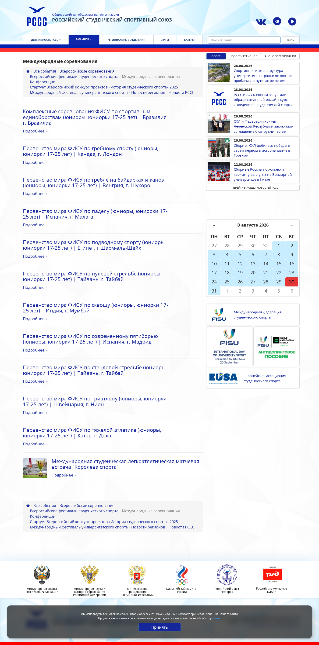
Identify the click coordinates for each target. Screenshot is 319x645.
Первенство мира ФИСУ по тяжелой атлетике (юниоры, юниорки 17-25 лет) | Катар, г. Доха (92, 432)
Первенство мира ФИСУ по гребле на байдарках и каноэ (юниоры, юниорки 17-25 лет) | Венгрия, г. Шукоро (93, 182)
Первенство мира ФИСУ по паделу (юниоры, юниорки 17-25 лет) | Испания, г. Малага (95, 213)
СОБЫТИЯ (83, 38)
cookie (216, 618)
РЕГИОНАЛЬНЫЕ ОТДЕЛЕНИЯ (126, 39)
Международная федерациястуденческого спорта (258, 314)
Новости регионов (148, 92)
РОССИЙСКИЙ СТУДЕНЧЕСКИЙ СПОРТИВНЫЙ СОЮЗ (112, 20)
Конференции (42, 81)
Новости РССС (181, 92)
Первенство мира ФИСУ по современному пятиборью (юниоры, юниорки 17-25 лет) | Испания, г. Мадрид (90, 338)
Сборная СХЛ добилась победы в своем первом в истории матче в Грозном (262, 150)
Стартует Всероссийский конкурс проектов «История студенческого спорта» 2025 (104, 87)
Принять (159, 627)
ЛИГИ (165, 39)
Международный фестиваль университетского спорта (79, 92)
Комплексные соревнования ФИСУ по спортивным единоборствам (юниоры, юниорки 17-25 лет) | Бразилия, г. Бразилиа (95, 117)
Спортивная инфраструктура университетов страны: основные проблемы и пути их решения (263, 75)
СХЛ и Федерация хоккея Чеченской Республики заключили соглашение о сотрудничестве (264, 126)
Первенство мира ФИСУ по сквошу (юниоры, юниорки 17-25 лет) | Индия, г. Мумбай (95, 307)
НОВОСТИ (216, 56)
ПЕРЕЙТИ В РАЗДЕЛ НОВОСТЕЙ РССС (255, 187)
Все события (44, 71)
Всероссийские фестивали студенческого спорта (74, 76)
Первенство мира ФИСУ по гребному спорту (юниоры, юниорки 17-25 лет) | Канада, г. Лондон (90, 151)
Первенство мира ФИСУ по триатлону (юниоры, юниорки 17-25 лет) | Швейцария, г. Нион (95, 401)
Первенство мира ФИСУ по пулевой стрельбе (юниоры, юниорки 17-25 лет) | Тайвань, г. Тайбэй (92, 276)
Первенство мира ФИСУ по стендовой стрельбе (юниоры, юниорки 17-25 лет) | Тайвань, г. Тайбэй (95, 370)
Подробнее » (35, 131)
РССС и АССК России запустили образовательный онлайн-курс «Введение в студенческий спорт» (263, 99)
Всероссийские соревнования (87, 71)
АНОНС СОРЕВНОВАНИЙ (280, 56)
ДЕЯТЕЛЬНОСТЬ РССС (45, 39)
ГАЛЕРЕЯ (189, 39)
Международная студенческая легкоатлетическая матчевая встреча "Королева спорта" (125, 464)
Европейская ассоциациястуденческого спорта (265, 378)
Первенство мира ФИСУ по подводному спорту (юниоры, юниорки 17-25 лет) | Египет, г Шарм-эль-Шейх (94, 244)
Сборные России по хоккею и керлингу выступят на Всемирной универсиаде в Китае (263, 174)
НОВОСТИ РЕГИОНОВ (243, 56)
